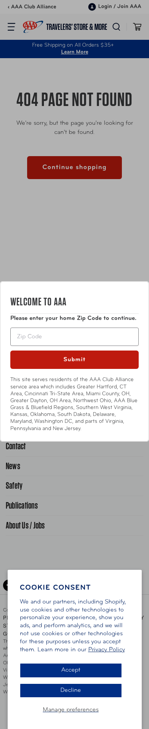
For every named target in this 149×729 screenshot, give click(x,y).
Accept (70, 670)
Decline (70, 690)
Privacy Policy (106, 650)
